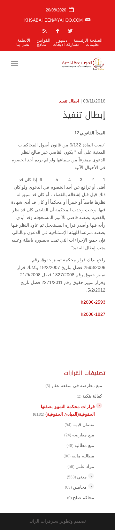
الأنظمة (23, 40)
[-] (99, 405)
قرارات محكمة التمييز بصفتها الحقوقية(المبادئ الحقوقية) (64, 410)
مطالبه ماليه (79, 455)
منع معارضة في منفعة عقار (73, 385)
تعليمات (92, 44)
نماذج (41, 44)
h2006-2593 (93, 302)
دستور (62, 40)
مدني (77, 476)
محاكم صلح (80, 497)
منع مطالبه (80, 445)
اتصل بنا (23, 44)
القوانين (43, 40)
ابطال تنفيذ (69, 100)
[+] (91, 476)
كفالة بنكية (89, 396)
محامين (76, 487)
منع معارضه (79, 434)
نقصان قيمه (79, 424)
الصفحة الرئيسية (88, 40)
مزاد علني (80, 466)
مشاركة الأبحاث (66, 44)
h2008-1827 (93, 314)
